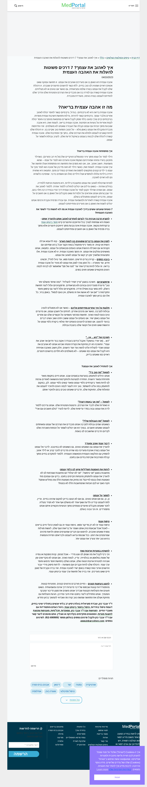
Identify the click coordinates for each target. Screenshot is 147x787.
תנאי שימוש (103, 730)
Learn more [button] (102, 769)
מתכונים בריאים (56, 727)
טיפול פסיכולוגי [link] (67, 691)
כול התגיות (75, 700)
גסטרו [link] (79, 684)
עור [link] (69, 684)
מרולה (60, 734)
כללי (102, 58)
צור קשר (104, 741)
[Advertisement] (73, 34)
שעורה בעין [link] (51, 691)
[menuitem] (19, 5)
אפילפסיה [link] (36, 691)
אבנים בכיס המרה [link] (40, 684)
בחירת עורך (80, 730)
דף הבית (136, 58)
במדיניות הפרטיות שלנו (120, 769)
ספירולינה (59, 744)
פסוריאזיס (81, 734)
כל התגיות (81, 727)
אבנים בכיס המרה (55, 730)
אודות (105, 737)
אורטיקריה (81, 744)
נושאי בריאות (102, 734)
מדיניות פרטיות (101, 727)
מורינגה (60, 737)
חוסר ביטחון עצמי (49, 222)
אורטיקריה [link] (91, 684)
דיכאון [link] (57, 684)
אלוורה (60, 741)
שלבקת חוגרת (79, 741)
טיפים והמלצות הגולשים (117, 58)
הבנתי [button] (117, 777)
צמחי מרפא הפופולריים (75, 737)
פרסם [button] (33, 666)
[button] (71, 700)
